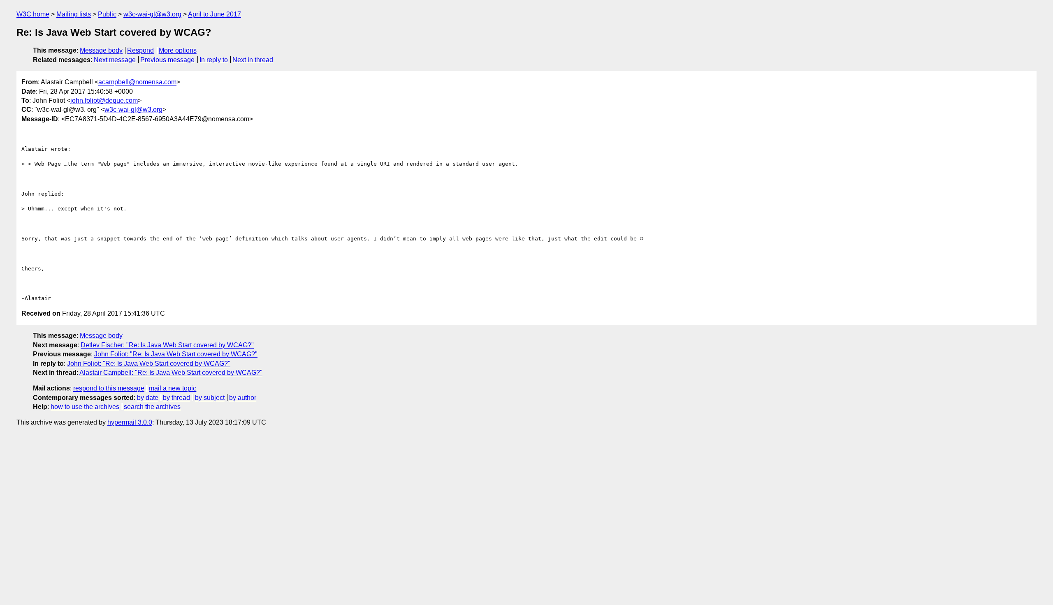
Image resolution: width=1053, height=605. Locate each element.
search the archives (152, 406)
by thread (176, 397)
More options (178, 50)
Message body (101, 50)
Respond (140, 50)
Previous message (167, 59)
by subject (210, 397)
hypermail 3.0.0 (129, 422)
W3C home (32, 14)
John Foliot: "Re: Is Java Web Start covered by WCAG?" (175, 354)
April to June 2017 (214, 14)
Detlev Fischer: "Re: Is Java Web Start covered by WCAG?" (167, 345)
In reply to (213, 59)
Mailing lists (73, 14)
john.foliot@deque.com (104, 100)
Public (107, 14)
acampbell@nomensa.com (137, 82)
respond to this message (108, 388)
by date (147, 397)
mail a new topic (172, 388)
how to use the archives (85, 406)
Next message (115, 59)
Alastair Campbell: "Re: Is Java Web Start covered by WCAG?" (170, 372)
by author (242, 397)
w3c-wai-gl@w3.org (152, 14)
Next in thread (252, 59)
